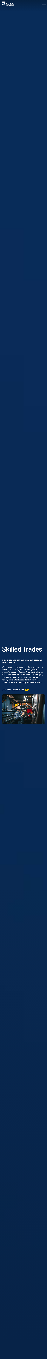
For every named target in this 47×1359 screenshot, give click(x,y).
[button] (44, 3)
